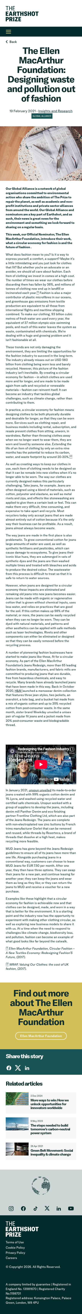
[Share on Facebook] (9, 1068)
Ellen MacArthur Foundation (41, 1036)
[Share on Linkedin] (27, 1068)
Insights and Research (55, 111)
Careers (11, 1258)
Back (13, 42)
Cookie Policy (15, 1247)
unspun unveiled (40, 790)
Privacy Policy (15, 1253)
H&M (18, 691)
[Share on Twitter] (18, 1068)
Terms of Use (15, 1242)
